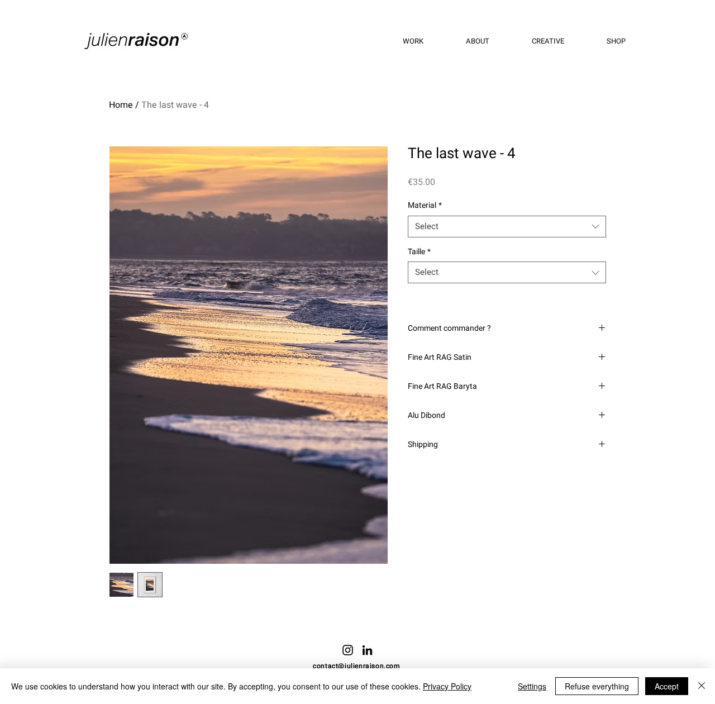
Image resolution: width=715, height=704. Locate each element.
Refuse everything (597, 686)
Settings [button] (532, 686)
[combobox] (507, 226)
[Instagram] (348, 650)
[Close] (701, 686)
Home (121, 105)
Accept (667, 686)
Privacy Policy (447, 686)
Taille (419, 252)
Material (425, 205)
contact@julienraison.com (356, 666)
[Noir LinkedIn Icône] (367, 650)
